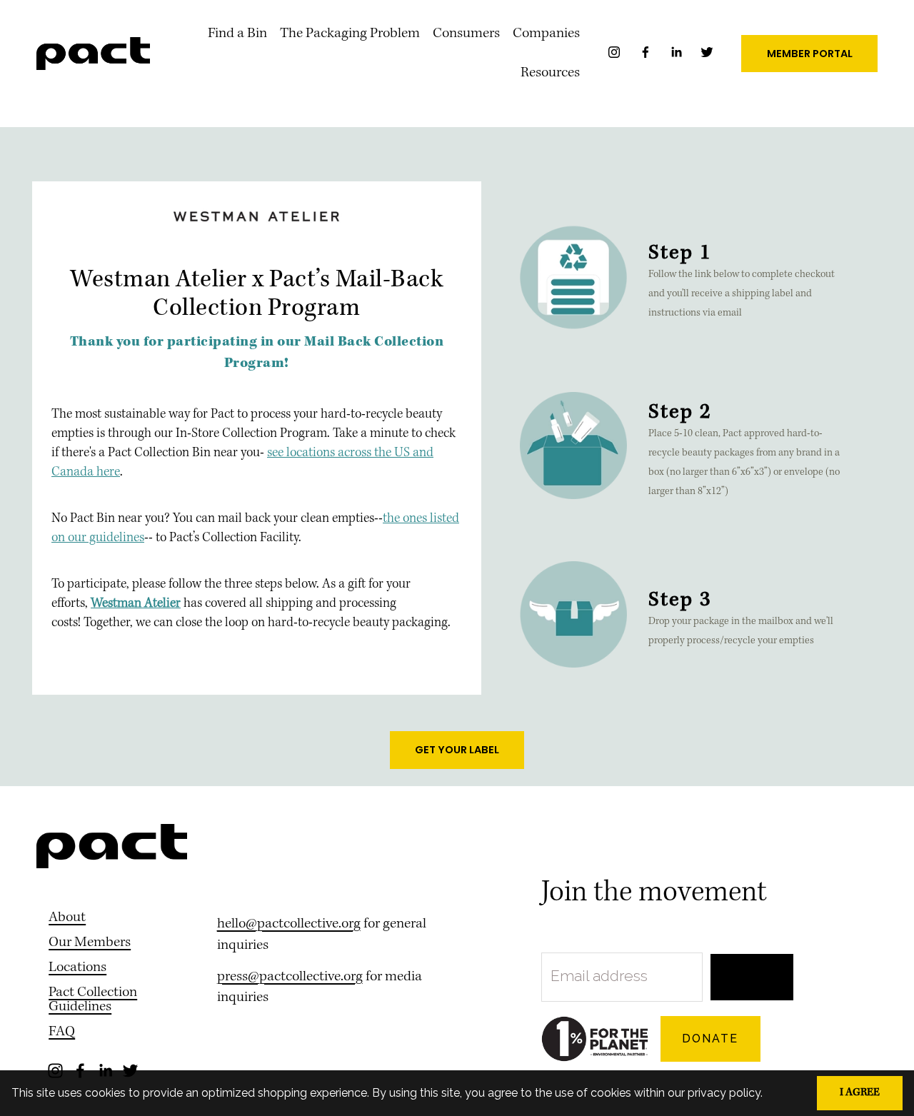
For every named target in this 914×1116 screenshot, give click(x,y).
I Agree (860, 1093)
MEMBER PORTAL (810, 53)
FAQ (62, 1032)
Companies (546, 33)
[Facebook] (647, 55)
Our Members (90, 943)
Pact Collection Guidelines (93, 1000)
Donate (710, 1038)
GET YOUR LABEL (457, 750)
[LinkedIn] (677, 55)
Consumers (466, 33)
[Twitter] (707, 55)
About (67, 918)
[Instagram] (615, 55)
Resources (550, 73)
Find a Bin (237, 33)
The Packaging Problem (350, 33)
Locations (77, 968)
